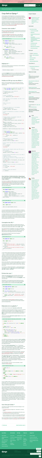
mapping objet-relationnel (7, 31)
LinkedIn (24, 443)
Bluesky (24, 441)
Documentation (7, 9)
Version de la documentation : (35, 453)
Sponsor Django (32, 435)
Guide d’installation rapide (20, 425)
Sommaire (30, 82)
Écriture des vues (33, 44)
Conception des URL (34, 43)
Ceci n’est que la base (34, 48)
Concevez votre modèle (34, 30)
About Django (4, 435)
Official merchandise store (34, 438)
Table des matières (33, 57)
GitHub (24, 435)
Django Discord (19, 437)
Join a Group (12, 435)
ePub (30, 105)
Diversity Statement (5, 446)
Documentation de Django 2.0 (34, 66)
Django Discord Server (33, 87)
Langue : (38, 451)
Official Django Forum (33, 91)
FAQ (29, 75)
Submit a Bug (12, 438)
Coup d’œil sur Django (33, 29)
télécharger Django (22, 417)
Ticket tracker (31, 96)
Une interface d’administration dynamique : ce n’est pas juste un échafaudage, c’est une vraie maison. (35, 39)
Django (4, 5)
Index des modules (34, 81)
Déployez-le (32, 32)
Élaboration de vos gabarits (35, 46)
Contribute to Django (13, 437)
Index (30, 81)
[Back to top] (40, 456)
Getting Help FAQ (19, 435)
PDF (39, 104)
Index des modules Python (34, 61)
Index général (32, 59)
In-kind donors (17, 451)
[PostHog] (30, 179)
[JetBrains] (30, 129)
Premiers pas (4, 425)
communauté (15, 418)
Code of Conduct (4, 444)
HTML (37, 104)
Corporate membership (33, 437)
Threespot (29, 452)
